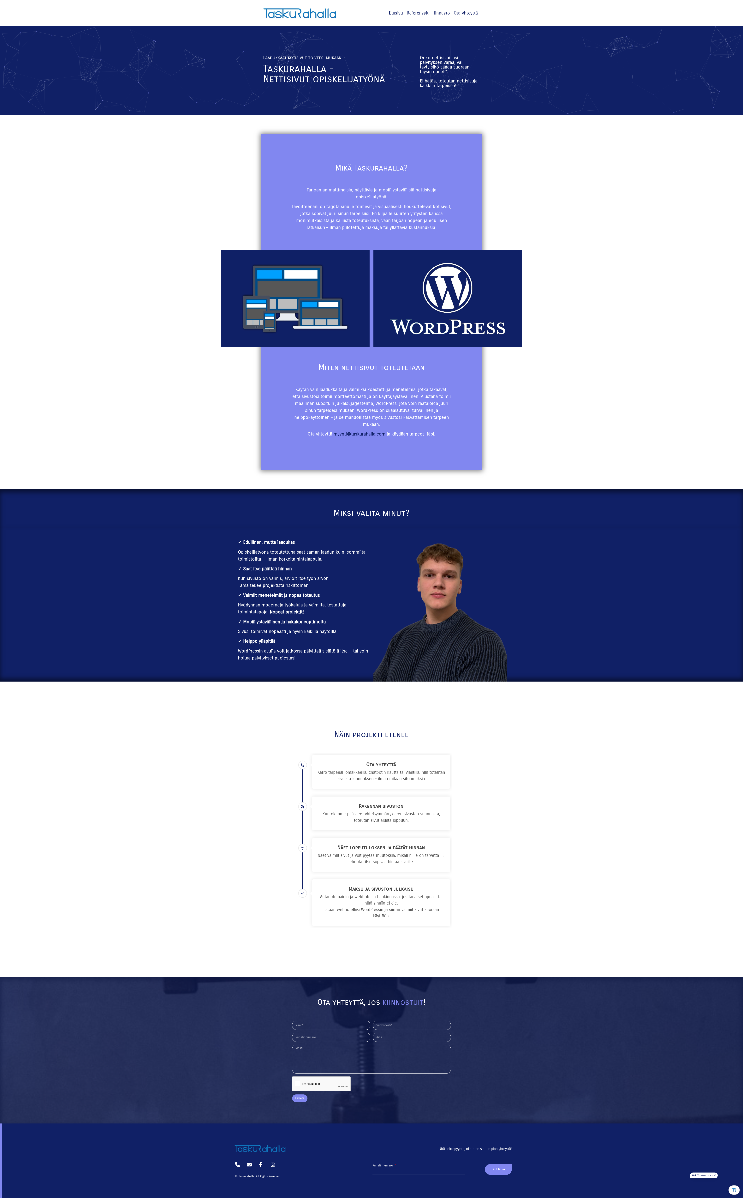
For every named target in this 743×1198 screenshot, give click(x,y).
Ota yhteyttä (466, 13)
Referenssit (418, 13)
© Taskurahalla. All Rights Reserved (257, 1176)
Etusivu (396, 13)
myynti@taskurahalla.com (359, 434)
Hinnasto (441, 13)
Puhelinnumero (383, 1165)
